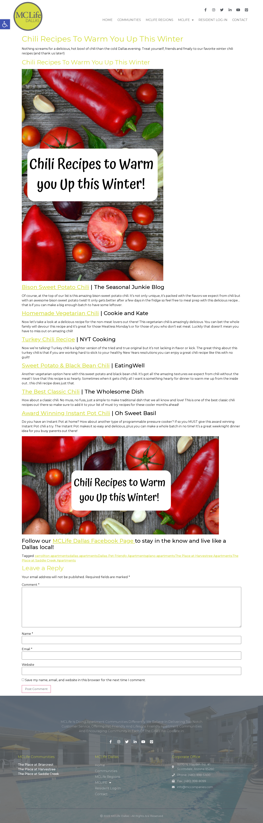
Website (28, 664)
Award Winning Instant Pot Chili (66, 413)
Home (107, 20)
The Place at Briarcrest (35, 764)
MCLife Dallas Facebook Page (94, 541)
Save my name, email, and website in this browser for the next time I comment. (85, 680)
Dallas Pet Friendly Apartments (122, 556)
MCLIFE (184, 20)
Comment (30, 584)
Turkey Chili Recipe (48, 339)
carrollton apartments (52, 556)
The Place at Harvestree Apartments (203, 556)
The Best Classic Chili (51, 391)
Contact (240, 20)
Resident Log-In (213, 20)
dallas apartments (83, 556)
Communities (129, 20)
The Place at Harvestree (36, 769)
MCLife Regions (159, 20)
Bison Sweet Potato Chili (55, 287)
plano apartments (161, 556)
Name (27, 633)
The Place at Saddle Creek (38, 774)
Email (27, 649)
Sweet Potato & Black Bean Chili (66, 365)
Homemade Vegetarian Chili (60, 313)
